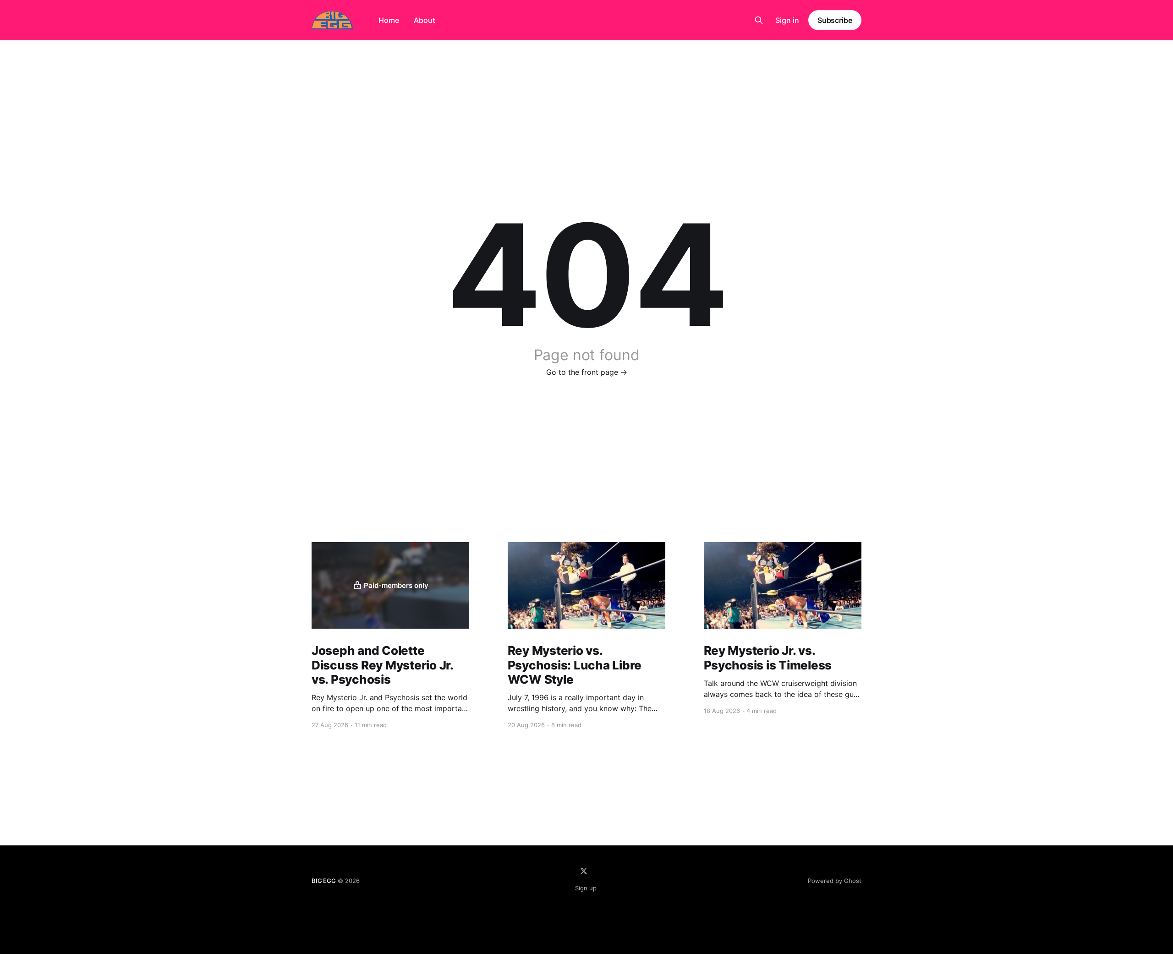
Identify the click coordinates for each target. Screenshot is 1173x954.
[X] (583, 871)
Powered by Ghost (834, 880)
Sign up (586, 888)
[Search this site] (758, 20)
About (424, 20)
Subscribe (834, 20)
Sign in (787, 20)
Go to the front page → (586, 372)
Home (388, 20)
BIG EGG (324, 880)
